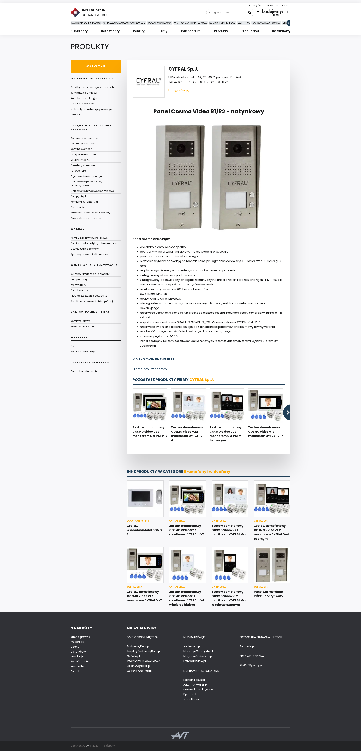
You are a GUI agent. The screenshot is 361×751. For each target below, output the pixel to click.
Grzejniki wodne (80, 160)
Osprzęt (76, 346)
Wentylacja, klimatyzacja (190, 22)
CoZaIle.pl (133, 656)
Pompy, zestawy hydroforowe (89, 238)
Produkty (221, 31)
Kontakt (286, 5)
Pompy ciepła (79, 196)
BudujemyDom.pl (138, 646)
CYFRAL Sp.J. (201, 379)
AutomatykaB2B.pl (195, 685)
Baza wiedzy (110, 31)
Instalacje (77, 656)
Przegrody (77, 642)
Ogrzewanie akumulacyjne (87, 176)
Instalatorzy (281, 31)
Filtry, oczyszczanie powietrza (89, 296)
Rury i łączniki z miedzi (84, 93)
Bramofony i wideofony (150, 369)
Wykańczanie (80, 661)
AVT (89, 745)
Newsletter (272, 5)
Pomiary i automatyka (84, 202)
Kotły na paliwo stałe (83, 143)
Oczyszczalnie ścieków (85, 249)
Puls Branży (79, 31)
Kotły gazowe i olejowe (85, 138)
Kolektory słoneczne (83, 165)
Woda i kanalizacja (159, 22)
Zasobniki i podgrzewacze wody (90, 212)
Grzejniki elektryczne (83, 154)
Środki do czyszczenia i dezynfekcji (92, 301)
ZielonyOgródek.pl (138, 666)
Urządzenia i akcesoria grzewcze (124, 22)
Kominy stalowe (80, 321)
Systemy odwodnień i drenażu (89, 254)
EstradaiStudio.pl (194, 661)
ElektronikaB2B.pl (194, 680)
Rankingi (139, 31)
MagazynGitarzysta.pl (198, 651)
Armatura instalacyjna (84, 98)
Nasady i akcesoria (82, 326)
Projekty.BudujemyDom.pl (143, 651)
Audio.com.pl (191, 646)
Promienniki (78, 207)
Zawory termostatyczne (86, 218)
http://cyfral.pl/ (179, 90)
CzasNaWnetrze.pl (139, 671)
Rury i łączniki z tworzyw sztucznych (92, 87)
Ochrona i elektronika (266, 22)
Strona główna (256, 5)
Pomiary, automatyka (84, 351)
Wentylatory (78, 285)
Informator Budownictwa (143, 661)
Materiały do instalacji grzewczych (92, 109)
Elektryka (244, 22)
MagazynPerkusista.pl (197, 656)
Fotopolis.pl (247, 646)
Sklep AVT (110, 745)
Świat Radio (191, 699)
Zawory (75, 114)
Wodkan (78, 229)
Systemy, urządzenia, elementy (90, 274)
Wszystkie (96, 66)
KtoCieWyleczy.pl (251, 665)
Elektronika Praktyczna (198, 689)
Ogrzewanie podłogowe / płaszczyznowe (86, 183)
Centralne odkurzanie (90, 362)
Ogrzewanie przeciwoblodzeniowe (92, 191)
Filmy (163, 31)
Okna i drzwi (78, 651)
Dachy (75, 647)
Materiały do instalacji (86, 22)
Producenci (250, 31)
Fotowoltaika (79, 171)
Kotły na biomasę (81, 149)
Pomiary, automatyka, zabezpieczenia (94, 243)
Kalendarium (191, 31)
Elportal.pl (189, 694)
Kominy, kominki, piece (222, 22)
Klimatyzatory (79, 290)
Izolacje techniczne (83, 103)
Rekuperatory (79, 279)
